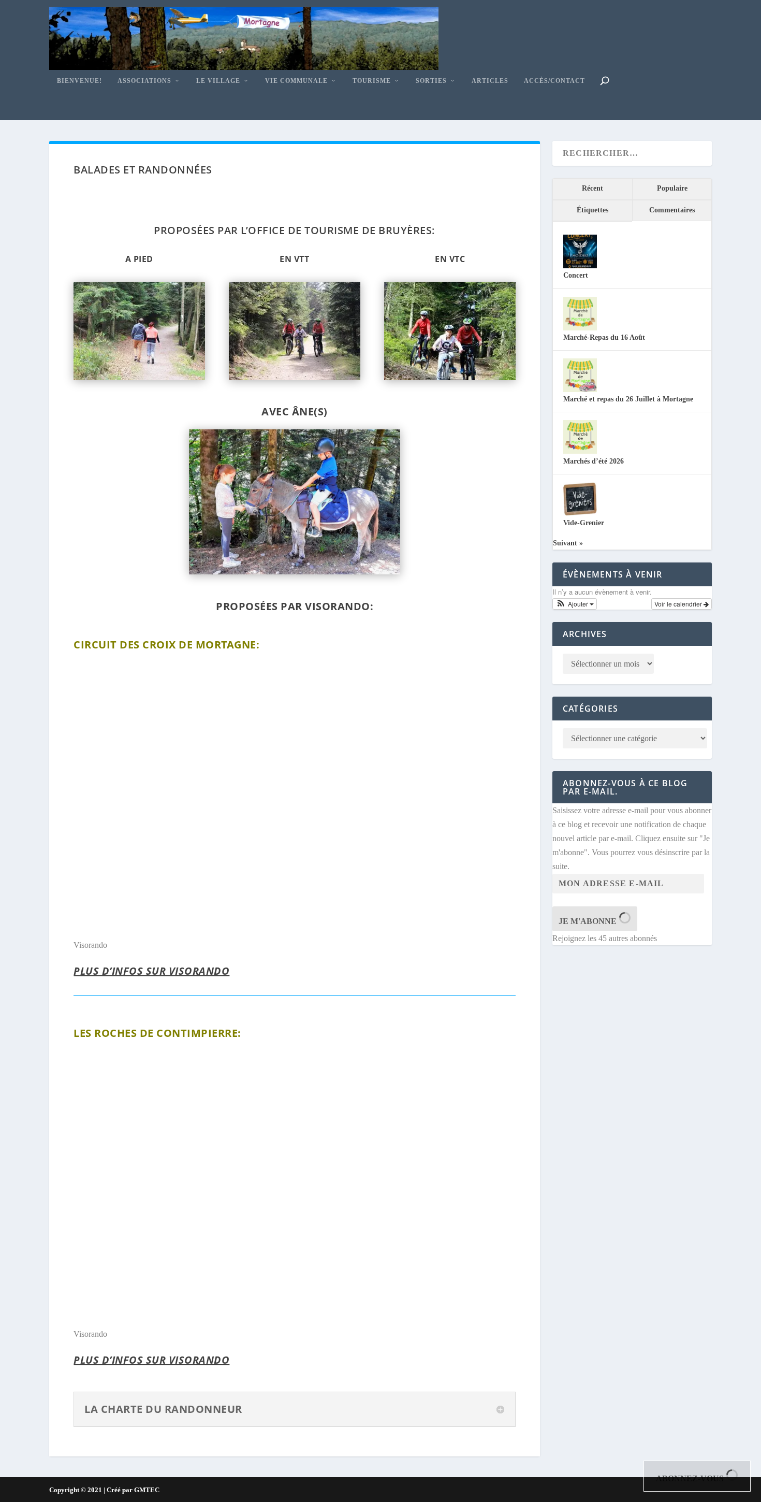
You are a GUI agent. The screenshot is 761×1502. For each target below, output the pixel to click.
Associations (144, 80)
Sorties (431, 80)
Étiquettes (592, 210)
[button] (574, 604)
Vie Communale (296, 80)
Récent (592, 188)
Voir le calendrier (679, 603)
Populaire (672, 188)
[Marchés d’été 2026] (580, 451)
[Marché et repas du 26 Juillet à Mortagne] (580, 390)
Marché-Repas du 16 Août (604, 337)
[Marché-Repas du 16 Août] (580, 328)
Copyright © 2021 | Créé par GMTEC (104, 1490)
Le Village (218, 80)
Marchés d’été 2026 (593, 461)
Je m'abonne (589, 921)
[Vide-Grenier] (580, 513)
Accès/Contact (554, 80)
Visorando (90, 945)
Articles (490, 80)
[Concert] (580, 266)
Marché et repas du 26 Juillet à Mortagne (628, 399)
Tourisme (372, 80)
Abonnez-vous (691, 1478)
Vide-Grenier (583, 523)
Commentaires (672, 210)
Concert (575, 275)
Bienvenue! (79, 80)
